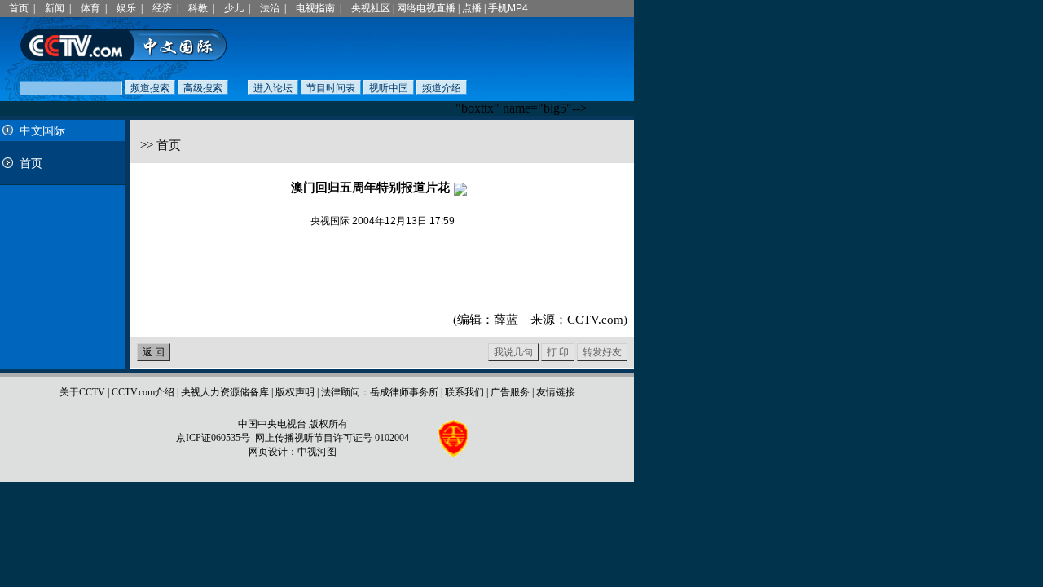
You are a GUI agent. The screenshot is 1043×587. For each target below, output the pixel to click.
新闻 (54, 8)
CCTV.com (595, 319)
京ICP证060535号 (213, 438)
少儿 (234, 8)
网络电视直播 (426, 8)
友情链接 (555, 392)
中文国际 (42, 131)
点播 (472, 8)
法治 (269, 8)
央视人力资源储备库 (225, 392)
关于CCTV (82, 392)
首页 (19, 8)
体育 (90, 8)
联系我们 (464, 392)
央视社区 (370, 8)
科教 (198, 8)
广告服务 (510, 392)
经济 (162, 8)
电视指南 (315, 8)
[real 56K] (460, 187)
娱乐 (126, 8)
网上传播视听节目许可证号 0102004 (332, 438)
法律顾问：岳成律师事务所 (379, 392)
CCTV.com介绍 (143, 392)
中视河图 (317, 451)
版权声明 (295, 392)
